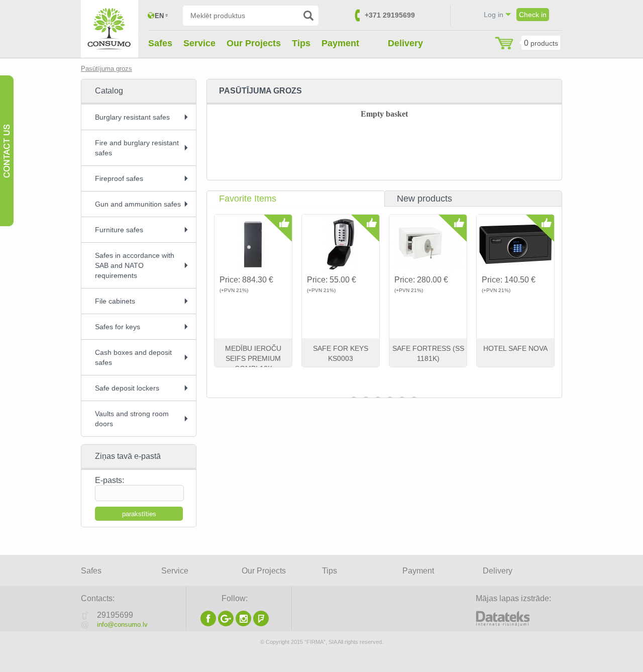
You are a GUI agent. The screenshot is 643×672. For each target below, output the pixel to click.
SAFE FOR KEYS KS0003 (340, 353)
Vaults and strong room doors (132, 419)
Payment (340, 43)
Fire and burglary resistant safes (137, 148)
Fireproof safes (119, 178)
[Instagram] (243, 623)
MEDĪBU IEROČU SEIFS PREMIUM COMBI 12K (253, 358)
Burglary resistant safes (132, 117)
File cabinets (115, 301)
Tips (301, 43)
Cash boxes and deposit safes (133, 357)
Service (199, 43)
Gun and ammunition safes (138, 204)
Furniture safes (119, 230)
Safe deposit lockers (127, 388)
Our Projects (254, 43)
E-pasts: (109, 480)
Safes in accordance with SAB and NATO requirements (134, 265)
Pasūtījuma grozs (106, 68)
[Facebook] (208, 623)
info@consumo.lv (122, 624)
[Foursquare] (261, 623)
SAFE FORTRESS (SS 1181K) (428, 353)
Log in (493, 15)
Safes (160, 43)
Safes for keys (117, 327)
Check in (533, 15)
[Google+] (226, 623)
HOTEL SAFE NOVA (515, 348)
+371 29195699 (390, 15)
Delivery (405, 43)
